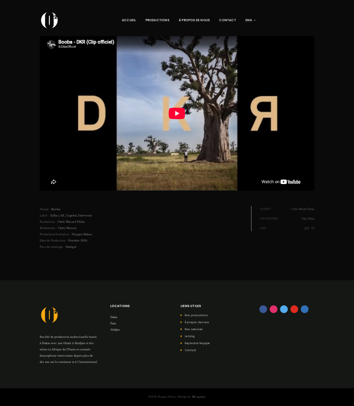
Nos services (194, 329)
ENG (248, 20)
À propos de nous (194, 20)
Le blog (190, 336)
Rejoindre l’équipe (197, 343)
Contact (227, 20)
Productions (157, 20)
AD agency (199, 396)
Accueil (129, 20)
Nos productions (196, 315)
